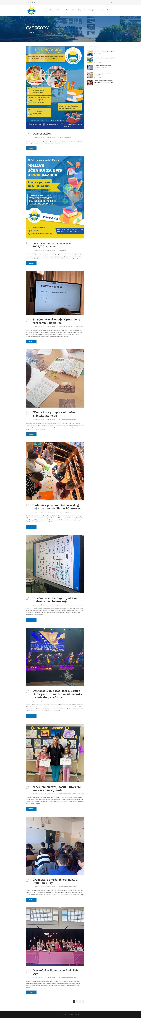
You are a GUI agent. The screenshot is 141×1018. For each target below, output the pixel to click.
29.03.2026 (37, 250)
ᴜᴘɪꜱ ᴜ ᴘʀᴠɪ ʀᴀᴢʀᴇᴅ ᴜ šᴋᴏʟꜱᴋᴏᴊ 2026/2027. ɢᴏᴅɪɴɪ (52, 245)
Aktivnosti (62, 419)
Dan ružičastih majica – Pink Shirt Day (56, 972)
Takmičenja (81, 793)
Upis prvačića (42, 133)
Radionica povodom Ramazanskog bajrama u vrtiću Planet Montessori (57, 506)
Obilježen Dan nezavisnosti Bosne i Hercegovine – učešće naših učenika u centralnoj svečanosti (57, 694)
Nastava (66, 10)
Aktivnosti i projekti (89, 10)
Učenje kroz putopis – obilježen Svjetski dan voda (54, 414)
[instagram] (114, 2)
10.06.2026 (98, 53)
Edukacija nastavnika (64, 326)
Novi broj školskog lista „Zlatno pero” (104, 51)
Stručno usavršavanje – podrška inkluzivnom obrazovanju (55, 599)
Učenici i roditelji (76, 10)
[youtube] (111, 2)
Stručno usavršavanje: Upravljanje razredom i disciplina (56, 321)
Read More (31, 148)
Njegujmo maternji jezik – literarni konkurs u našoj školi (57, 788)
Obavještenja (67, 137)
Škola (57, 10)
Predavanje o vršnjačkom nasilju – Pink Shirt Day (56, 881)
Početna (51, 10)
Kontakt (109, 10)
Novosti (61, 137)
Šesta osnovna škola (49, 137)
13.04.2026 (37, 137)
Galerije (102, 10)
